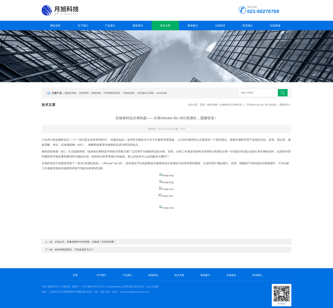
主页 (202, 104)
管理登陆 (129, 286)
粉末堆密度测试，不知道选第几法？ (74, 249)
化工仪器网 (152, 286)
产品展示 (110, 25)
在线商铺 (275, 25)
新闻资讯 (138, 25)
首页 (75, 275)
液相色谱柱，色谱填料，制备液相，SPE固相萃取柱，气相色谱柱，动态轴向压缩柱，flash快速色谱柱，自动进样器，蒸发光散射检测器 (117, 93)
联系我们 (247, 25)
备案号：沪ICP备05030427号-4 (89, 286)
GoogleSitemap (115, 286)
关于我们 (83, 25)
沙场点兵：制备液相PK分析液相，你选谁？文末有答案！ (85, 241)
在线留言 (220, 25)
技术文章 (165, 25)
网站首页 (55, 25)
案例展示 (192, 25)
